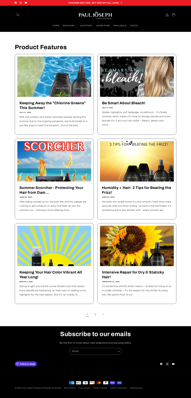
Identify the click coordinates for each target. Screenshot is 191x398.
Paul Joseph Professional (33, 388)
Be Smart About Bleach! (124, 103)
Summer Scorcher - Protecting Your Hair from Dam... (51, 190)
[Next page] (103, 314)
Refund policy (70, 388)
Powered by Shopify (52, 388)
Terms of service (100, 388)
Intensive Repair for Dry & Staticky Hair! (133, 274)
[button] (18, 15)
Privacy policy (84, 388)
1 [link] (87, 314)
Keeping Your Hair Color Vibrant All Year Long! (50, 274)
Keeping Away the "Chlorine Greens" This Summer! (52, 105)
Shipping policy (136, 388)
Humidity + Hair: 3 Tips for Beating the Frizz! (136, 190)
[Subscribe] (118, 351)
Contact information (118, 388)
